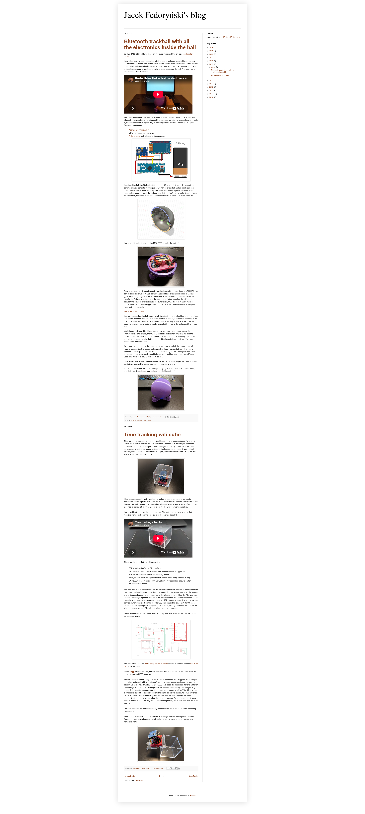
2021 (211, 58)
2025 (211, 51)
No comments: (158, 768)
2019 (211, 64)
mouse (149, 420)
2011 (211, 94)
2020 (211, 61)
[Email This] (166, 417)
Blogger (193, 796)
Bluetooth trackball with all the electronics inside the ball (160, 44)
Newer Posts (130, 776)
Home (161, 776)
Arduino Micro (134, 136)
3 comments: (158, 417)
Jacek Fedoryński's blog (165, 14)
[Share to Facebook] (175, 417)
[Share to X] (172, 417)
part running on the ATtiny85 (156, 664)
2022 (211, 54)
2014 (211, 84)
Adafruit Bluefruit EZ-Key (139, 130)
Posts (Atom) (139, 780)
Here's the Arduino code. (134, 311)
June (213, 67)
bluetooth (140, 420)
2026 (211, 48)
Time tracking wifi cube (152, 434)
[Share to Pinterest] (177, 417)
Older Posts (192, 776)
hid (145, 420)
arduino (133, 420)
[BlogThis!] (169, 417)
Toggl (132, 672)
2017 (211, 81)
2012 (211, 91)
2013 (211, 87)
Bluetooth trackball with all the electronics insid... (222, 71)
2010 (211, 97)
